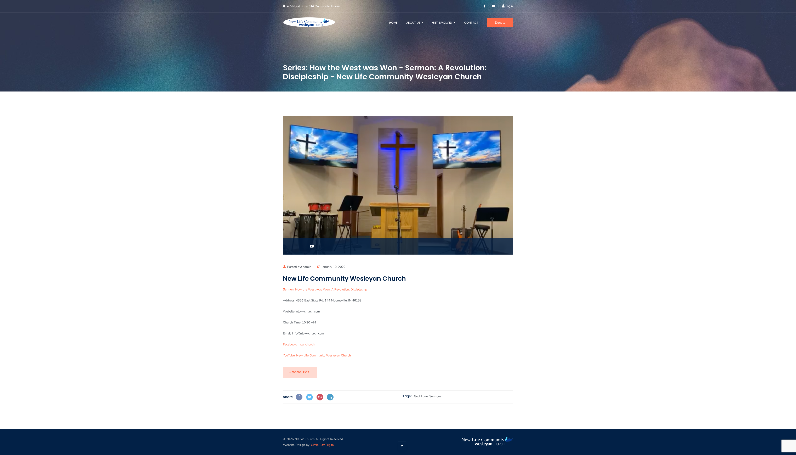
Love (424, 396)
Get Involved (442, 23)
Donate (500, 23)
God (417, 396)
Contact (471, 23)
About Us (413, 23)
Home (393, 23)
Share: (288, 397)
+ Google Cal (300, 372)
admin (307, 267)
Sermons (435, 396)
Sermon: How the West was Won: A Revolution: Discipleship (325, 289)
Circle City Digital (323, 445)
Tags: (407, 396)
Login (509, 6)
